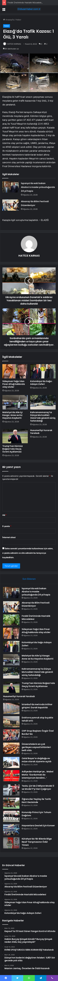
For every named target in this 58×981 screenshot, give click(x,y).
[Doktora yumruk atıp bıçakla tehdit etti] (11, 721)
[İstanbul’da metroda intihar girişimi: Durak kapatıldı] (11, 708)
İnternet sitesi (9, 537)
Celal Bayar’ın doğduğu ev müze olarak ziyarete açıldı (36, 760)
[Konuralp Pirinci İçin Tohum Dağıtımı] (11, 816)
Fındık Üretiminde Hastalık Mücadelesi (25, 2)
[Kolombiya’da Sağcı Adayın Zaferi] (43, 371)
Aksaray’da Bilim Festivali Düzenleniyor (36, 604)
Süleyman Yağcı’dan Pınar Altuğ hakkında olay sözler (13, 384)
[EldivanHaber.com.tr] (29, 9)
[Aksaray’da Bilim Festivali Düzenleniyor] (10, 205)
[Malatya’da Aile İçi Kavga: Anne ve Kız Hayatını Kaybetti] (15, 402)
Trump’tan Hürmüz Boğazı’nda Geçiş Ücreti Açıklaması (12, 449)
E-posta (6, 526)
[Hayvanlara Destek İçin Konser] (11, 829)
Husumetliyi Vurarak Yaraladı (41, 432)
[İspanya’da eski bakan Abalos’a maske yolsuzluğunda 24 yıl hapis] (10, 186)
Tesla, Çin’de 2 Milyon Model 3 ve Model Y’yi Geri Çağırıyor (38, 787)
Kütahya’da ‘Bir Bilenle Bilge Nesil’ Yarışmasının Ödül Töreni (37, 841)
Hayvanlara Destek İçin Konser (38, 825)
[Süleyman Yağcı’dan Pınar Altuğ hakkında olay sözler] (15, 371)
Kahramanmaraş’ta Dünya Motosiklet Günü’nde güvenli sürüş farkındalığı (42, 416)
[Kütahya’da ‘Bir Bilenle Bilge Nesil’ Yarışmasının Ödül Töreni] (11, 842)
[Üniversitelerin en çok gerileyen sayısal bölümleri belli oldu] (11, 748)
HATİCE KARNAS (14, 44)
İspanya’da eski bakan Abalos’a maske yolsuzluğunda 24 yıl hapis (38, 187)
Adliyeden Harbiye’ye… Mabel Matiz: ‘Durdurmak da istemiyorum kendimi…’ (37, 774)
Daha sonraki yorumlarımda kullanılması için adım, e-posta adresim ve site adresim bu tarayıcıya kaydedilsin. (27, 553)
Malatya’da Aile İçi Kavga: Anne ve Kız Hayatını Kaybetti (12, 415)
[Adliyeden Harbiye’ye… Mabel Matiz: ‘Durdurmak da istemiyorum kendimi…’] (11, 775)
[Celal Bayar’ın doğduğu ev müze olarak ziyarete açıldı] (11, 762)
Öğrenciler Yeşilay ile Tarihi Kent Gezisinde (36, 801)
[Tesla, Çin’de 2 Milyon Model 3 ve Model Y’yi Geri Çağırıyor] (11, 790)
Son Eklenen (29, 578)
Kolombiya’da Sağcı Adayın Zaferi (41, 383)
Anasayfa (9, 19)
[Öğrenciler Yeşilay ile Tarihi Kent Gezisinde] (11, 803)
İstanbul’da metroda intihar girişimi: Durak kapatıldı (37, 706)
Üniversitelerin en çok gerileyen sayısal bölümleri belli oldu (36, 747)
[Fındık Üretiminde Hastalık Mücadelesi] (11, 620)
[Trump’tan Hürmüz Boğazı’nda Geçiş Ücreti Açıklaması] (15, 436)
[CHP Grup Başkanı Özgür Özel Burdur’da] (11, 735)
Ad (4, 515)
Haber (18, 19)
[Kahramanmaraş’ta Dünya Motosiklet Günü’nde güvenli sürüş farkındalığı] (43, 402)
